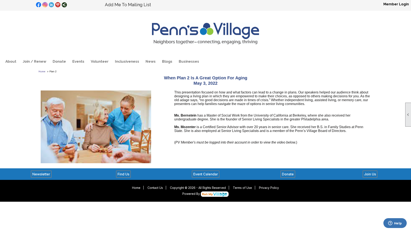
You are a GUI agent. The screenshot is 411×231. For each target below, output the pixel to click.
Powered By (191, 193)
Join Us (370, 174)
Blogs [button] (167, 61)
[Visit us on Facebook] (38, 4)
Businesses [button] (189, 61)
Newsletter (41, 174)
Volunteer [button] (100, 61)
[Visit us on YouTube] (58, 4)
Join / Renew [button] (34, 61)
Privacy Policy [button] (269, 188)
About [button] (10, 61)
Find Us (123, 174)
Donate (59, 61)
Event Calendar (205, 174)
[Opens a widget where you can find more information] (395, 223)
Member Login (396, 4)
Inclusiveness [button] (127, 61)
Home (42, 71)
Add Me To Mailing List (128, 4)
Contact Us (155, 188)
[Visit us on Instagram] (45, 4)
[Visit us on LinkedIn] (51, 4)
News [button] (151, 61)
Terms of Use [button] (242, 188)
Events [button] (78, 61)
